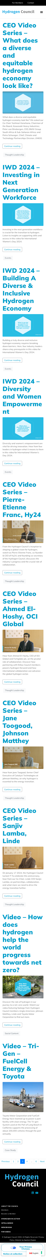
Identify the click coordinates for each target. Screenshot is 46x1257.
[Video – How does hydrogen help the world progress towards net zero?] (23, 986)
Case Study (10, 1150)
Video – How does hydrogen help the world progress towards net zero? (23, 943)
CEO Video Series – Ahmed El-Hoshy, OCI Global (20, 609)
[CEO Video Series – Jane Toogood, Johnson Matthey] (23, 757)
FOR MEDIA (6, 1232)
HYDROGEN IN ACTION (10, 1219)
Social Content (12, 1033)
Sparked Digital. (30, 1240)
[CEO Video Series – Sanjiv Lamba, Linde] (23, 857)
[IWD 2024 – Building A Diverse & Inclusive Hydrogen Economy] (23, 325)
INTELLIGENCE (7, 1223)
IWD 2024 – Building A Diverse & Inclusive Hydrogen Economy (21, 289)
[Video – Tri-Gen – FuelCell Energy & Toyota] (23, 1096)
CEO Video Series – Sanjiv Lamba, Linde (19, 826)
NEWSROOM (6, 1227)
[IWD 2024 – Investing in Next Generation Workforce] (23, 214)
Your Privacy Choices (25, 1248)
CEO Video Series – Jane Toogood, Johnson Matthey (19, 722)
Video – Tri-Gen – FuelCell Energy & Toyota (21, 1061)
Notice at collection (12, 1254)
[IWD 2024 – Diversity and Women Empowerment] (23, 428)
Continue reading (12, 146)
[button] (41, 12)
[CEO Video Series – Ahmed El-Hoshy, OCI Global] (23, 640)
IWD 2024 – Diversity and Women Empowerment (22, 396)
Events (8, 258)
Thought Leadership (14, 154)
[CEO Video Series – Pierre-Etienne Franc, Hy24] (23, 531)
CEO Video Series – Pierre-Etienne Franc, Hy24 (22, 499)
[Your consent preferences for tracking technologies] (41, 1252)
